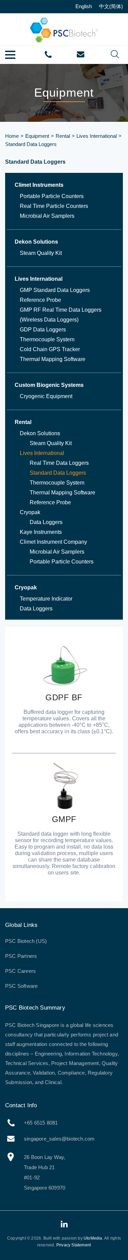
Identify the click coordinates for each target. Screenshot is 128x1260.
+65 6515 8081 (48, 55)
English (83, 6)
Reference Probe (40, 300)
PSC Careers (20, 971)
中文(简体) (111, 6)
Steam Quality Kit (41, 253)
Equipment (37, 136)
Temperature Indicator (46, 599)
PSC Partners (21, 956)
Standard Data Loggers (58, 473)
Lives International (96, 136)
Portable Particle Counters (52, 196)
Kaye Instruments (41, 532)
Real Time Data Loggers (59, 463)
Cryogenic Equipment (46, 396)
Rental (63, 136)
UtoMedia (93, 1238)
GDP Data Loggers (43, 329)
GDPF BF (64, 697)
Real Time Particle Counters (54, 206)
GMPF (64, 819)
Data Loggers (46, 522)
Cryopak (30, 512)
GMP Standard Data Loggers (55, 290)
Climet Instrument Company (53, 542)
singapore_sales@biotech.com (80, 54)
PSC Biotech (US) (26, 941)
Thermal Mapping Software (52, 359)
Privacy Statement (73, 1245)
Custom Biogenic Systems (49, 385)
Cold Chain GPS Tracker (50, 349)
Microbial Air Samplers (47, 216)
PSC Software (21, 986)
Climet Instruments (39, 185)
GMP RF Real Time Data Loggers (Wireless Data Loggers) (60, 315)
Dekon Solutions (36, 242)
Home (12, 136)
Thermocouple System (47, 339)
